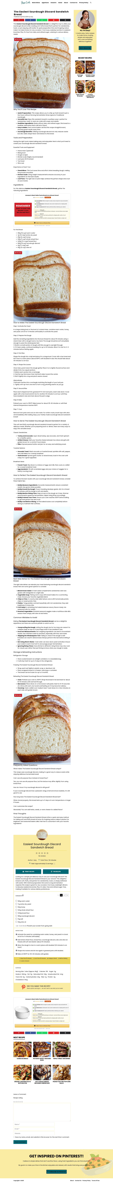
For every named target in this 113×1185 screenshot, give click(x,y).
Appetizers (45, 3)
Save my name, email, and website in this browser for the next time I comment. (42, 1137)
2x (64, 895)
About (66, 3)
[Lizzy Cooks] (25, 2)
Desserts (53, 3)
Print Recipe (29, 871)
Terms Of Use (96, 1180)
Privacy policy (86, 1180)
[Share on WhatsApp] (42, 20)
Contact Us (73, 3)
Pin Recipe (57, 871)
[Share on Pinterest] (18, 20)
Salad (60, 3)
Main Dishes (36, 3)
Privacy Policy (83, 3)
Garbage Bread (22, 1059)
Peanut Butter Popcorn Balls (61, 1082)
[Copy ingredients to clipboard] (23, 895)
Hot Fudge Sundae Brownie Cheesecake (42, 1082)
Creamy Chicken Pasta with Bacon (22, 1082)
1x (61, 895)
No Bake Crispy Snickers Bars (42, 1059)
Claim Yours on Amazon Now (43, 222)
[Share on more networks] (65, 20)
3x (67, 895)
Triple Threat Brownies (61, 1059)
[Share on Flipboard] (53, 20)
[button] (90, 2)
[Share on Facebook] (30, 20)
